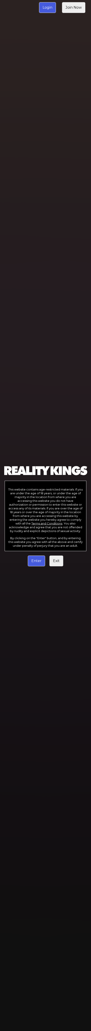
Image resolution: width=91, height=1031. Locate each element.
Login (47, 7)
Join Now (74, 7)
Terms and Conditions (46, 523)
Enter (36, 561)
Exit (56, 561)
